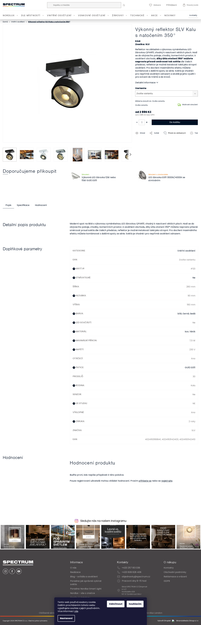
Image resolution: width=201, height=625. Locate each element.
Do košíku (175, 122)
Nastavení (66, 618)
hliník (192, 331)
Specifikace (23, 205)
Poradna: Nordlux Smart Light (86, 588)
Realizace (75, 572)
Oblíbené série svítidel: (51, 612)
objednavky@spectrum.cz (136, 576)
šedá (192, 313)
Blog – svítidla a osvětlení (84, 576)
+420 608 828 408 (131, 572)
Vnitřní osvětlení (186, 250)
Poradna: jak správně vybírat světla (86, 582)
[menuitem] (11, 15)
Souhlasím (135, 604)
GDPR (167, 581)
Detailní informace (145, 82)
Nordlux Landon (154, 612)
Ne (193, 277)
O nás (73, 567)
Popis (8, 205)
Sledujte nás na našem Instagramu (103, 521)
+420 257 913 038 (131, 567)
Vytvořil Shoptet (164, 621)
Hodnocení (41, 205)
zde (76, 611)
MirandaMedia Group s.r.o (187, 621)
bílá (180, 313)
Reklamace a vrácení (175, 576)
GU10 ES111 (190, 367)
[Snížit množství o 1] (137, 122)
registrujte (166, 480)
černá (186, 313)
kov (187, 331)
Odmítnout (115, 604)
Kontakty (193, 15)
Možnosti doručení (190, 104)
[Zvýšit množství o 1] (146, 122)
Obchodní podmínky (175, 572)
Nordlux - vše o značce (82, 593)
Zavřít (151, 139)
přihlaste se (145, 480)
